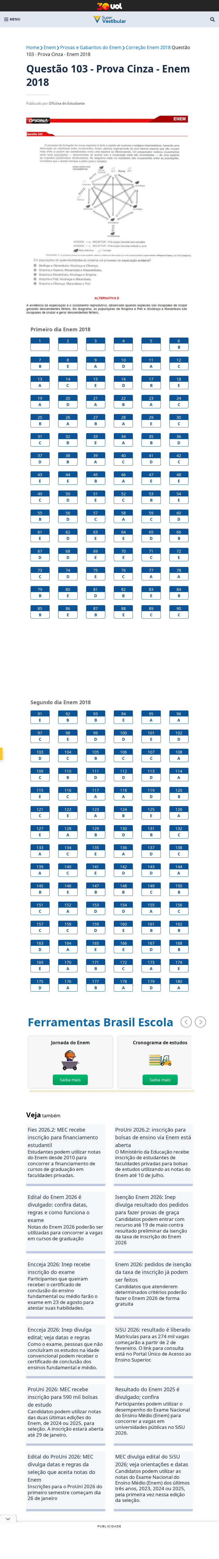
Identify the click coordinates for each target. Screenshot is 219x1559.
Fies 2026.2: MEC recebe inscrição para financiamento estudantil (63, 1137)
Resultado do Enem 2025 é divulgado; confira (147, 1393)
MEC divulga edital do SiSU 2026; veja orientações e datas (151, 1460)
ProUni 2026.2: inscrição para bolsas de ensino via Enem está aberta (153, 1137)
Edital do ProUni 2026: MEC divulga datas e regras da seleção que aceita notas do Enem (61, 1468)
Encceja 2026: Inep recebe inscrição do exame (59, 1268)
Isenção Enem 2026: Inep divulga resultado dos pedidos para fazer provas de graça (151, 1205)
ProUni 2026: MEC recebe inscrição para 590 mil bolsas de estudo (63, 1397)
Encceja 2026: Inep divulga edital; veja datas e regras (60, 1333)
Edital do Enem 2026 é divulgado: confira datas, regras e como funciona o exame (59, 1208)
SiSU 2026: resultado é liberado (152, 1329)
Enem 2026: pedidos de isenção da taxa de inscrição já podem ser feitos (153, 1272)
